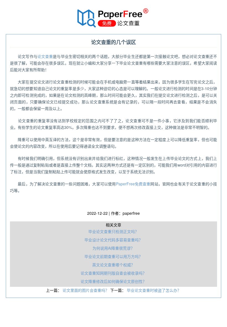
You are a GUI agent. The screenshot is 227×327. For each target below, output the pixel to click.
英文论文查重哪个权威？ (113, 264)
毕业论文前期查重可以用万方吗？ (113, 256)
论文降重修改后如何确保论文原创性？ (113, 281)
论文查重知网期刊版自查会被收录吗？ (113, 273)
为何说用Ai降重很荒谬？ (113, 248)
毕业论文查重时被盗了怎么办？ (154, 290)
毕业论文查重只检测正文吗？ (113, 231)
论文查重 (45, 56)
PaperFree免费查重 (133, 184)
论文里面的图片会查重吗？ (86, 290)
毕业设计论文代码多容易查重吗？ (113, 239)
